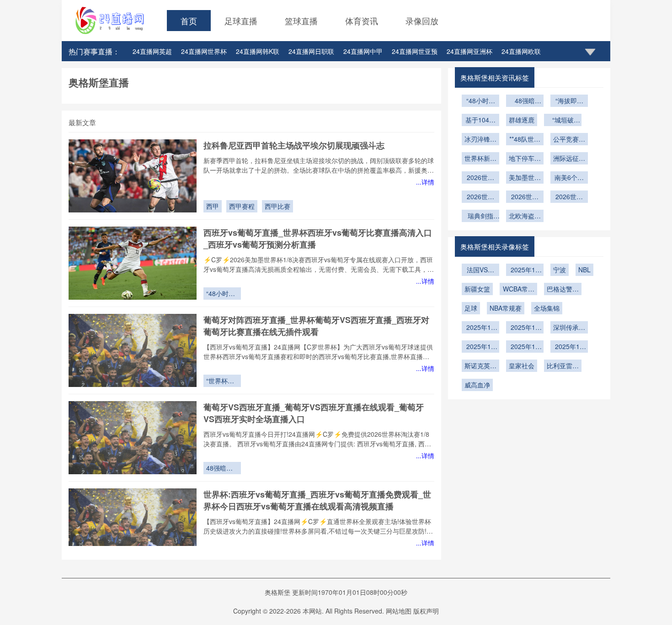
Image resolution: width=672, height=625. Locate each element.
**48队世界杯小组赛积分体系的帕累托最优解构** (525, 139)
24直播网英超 (152, 51)
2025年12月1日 (569, 347)
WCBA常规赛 (518, 289)
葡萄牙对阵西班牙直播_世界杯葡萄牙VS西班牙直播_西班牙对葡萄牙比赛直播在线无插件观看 (316, 326)
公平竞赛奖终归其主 (569, 139)
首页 (189, 20)
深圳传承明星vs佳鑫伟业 (569, 328)
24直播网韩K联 (257, 51)
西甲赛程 (242, 206)
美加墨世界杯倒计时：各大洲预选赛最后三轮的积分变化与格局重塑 (525, 178)
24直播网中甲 (363, 51)
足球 (470, 307)
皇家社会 (521, 365)
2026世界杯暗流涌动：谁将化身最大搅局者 (569, 197)
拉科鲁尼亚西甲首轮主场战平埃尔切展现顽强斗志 (293, 145)
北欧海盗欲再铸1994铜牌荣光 (525, 216)
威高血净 (477, 384)
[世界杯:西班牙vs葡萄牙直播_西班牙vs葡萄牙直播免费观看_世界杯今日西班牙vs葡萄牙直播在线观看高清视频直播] (133, 524)
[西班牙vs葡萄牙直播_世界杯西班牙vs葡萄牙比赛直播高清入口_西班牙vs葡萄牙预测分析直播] (133, 263)
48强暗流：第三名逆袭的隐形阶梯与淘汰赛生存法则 (222, 468)
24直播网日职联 (311, 51)
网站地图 (398, 610)
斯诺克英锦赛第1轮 (480, 366)
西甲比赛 (277, 206)
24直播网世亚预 (414, 51)
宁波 (559, 269)
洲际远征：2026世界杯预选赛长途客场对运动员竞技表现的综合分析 (569, 159)
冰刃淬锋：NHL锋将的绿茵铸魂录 (480, 139)
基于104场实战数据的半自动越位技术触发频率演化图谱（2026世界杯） (480, 120)
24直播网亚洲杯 (469, 51)
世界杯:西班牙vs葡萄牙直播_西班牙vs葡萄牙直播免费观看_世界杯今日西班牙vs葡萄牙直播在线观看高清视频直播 (317, 500)
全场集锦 (547, 307)
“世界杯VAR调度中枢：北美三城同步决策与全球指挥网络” (222, 381)
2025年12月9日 (525, 328)
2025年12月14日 (480, 328)
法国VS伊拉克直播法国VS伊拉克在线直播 (480, 270)
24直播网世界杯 (204, 51)
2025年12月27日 (525, 270)
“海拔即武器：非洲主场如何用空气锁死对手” (569, 101)
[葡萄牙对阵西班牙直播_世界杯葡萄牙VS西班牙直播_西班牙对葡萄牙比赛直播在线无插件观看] (133, 350)
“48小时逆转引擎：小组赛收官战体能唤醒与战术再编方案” (222, 294)
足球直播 (240, 20)
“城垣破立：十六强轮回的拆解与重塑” (563, 120)
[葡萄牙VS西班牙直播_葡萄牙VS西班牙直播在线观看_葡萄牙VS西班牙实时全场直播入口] (133, 437)
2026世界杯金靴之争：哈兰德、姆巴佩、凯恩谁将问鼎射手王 (525, 197)
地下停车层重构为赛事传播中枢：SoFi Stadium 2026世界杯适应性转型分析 (525, 159)
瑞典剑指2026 (480, 216)
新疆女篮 (477, 288)
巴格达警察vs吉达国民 (563, 289)
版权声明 (426, 610)
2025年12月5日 (480, 347)
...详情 (425, 181)
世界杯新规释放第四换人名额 (480, 159)
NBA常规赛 (506, 307)
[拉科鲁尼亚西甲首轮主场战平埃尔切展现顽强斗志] (133, 175)
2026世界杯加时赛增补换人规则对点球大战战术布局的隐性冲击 (480, 178)
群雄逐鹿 (521, 119)
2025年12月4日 (525, 347)
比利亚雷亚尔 (563, 366)
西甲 (212, 206)
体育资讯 (361, 20)
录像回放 (421, 20)
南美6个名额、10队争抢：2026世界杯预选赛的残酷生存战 (569, 178)
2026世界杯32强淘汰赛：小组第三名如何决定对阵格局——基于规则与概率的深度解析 (480, 197)
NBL (584, 269)
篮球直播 (301, 20)
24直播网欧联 (521, 51)
